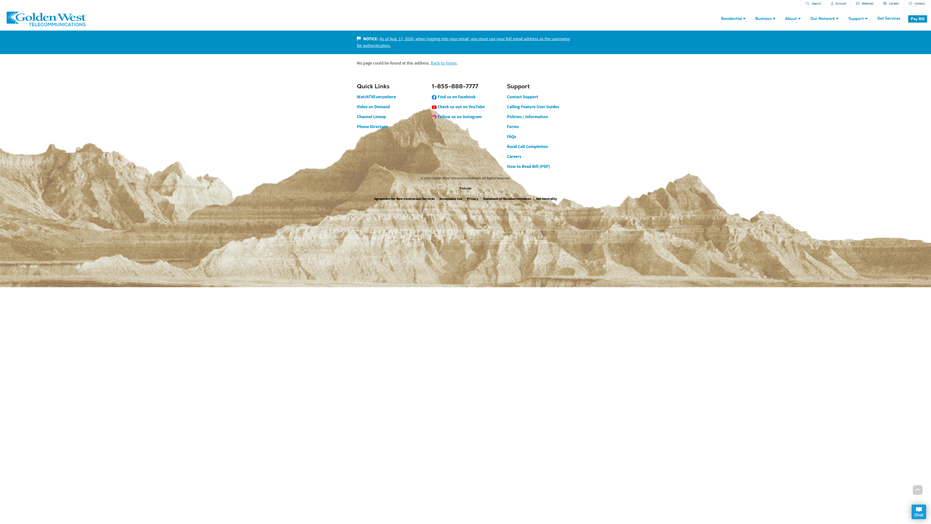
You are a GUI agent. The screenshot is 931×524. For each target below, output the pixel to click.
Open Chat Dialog (919, 512)
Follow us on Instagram (459, 117)
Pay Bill (918, 18)
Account (840, 3)
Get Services (888, 18)
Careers (893, 3)
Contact (919, 3)
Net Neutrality (546, 198)
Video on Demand (373, 107)
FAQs (511, 136)
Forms (513, 127)
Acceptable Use (451, 198)
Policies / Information (527, 117)
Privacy (472, 198)
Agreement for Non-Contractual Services (404, 198)
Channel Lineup (371, 117)
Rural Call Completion (527, 146)
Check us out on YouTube (461, 107)
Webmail (867, 3)
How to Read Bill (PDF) (528, 166)
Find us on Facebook (456, 97)
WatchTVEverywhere (376, 97)
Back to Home (444, 63)
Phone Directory (372, 127)
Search (816, 3)
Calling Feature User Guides (533, 107)
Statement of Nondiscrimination (507, 198)
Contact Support (522, 97)
